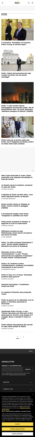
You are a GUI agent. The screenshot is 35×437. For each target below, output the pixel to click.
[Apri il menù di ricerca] (29, 3)
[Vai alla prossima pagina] (23, 337)
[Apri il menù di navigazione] (2, 3)
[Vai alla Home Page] (17, 2)
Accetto (17, 424)
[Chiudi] (33, 394)
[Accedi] (32, 3)
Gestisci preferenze (17, 434)
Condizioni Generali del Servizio (17, 374)
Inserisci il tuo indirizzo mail (11, 365)
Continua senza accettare (17, 429)
